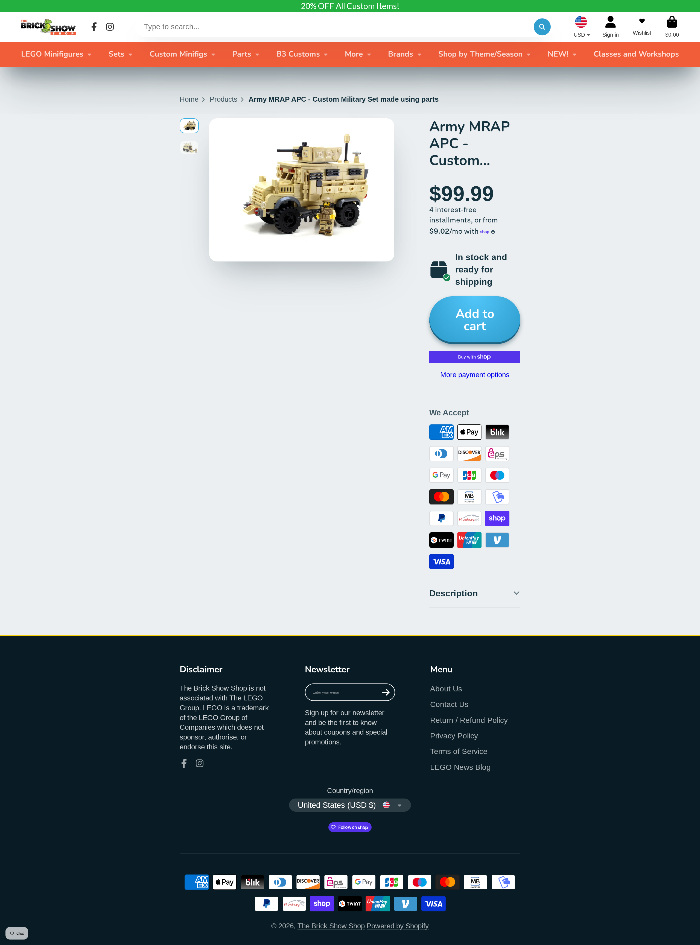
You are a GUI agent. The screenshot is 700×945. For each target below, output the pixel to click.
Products (223, 99)
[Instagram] (110, 26)
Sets (116, 54)
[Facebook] (94, 26)
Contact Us (449, 704)
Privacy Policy (454, 736)
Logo (48, 27)
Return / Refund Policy (469, 720)
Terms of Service (459, 751)
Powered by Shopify (398, 926)
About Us (446, 689)
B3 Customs (298, 54)
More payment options (474, 374)
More (354, 54)
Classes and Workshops (636, 54)
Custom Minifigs (178, 54)
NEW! (558, 54)
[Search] (542, 27)
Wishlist (642, 26)
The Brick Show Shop (331, 926)
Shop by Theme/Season (480, 54)
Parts (241, 54)
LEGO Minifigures (52, 54)
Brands (400, 54)
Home (189, 99)
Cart (672, 26)
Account (610, 26)
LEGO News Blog (460, 767)
